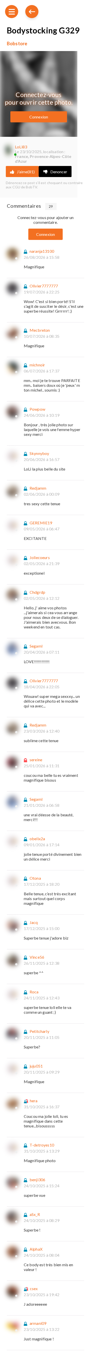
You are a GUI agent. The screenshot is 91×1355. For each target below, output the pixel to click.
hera (34, 1100)
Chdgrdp (37, 592)
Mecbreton (40, 330)
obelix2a (37, 838)
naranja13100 (42, 251)
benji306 (37, 1179)
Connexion (38, 116)
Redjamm (38, 488)
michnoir (37, 364)
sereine (36, 759)
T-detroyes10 (42, 1144)
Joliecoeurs (40, 557)
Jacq (34, 922)
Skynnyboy (39, 453)
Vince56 (37, 957)
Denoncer (58, 171)
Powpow (37, 409)
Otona (35, 878)
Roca (34, 991)
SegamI (36, 646)
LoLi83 (21, 146)
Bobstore (17, 43)
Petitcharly (39, 1031)
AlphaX (36, 1249)
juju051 (36, 1066)
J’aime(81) (26, 171)
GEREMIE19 (41, 522)
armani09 (38, 1323)
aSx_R (35, 1214)
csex (34, 1288)
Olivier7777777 (44, 285)
